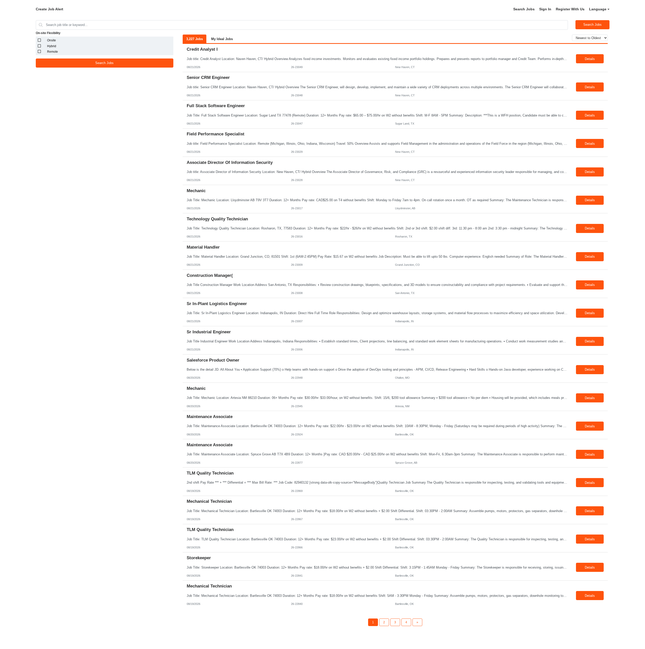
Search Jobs (524, 9)
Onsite (51, 40)
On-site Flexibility (48, 33)
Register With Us (570, 9)
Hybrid (51, 46)
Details (590, 59)
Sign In (545, 9)
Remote (52, 51)
